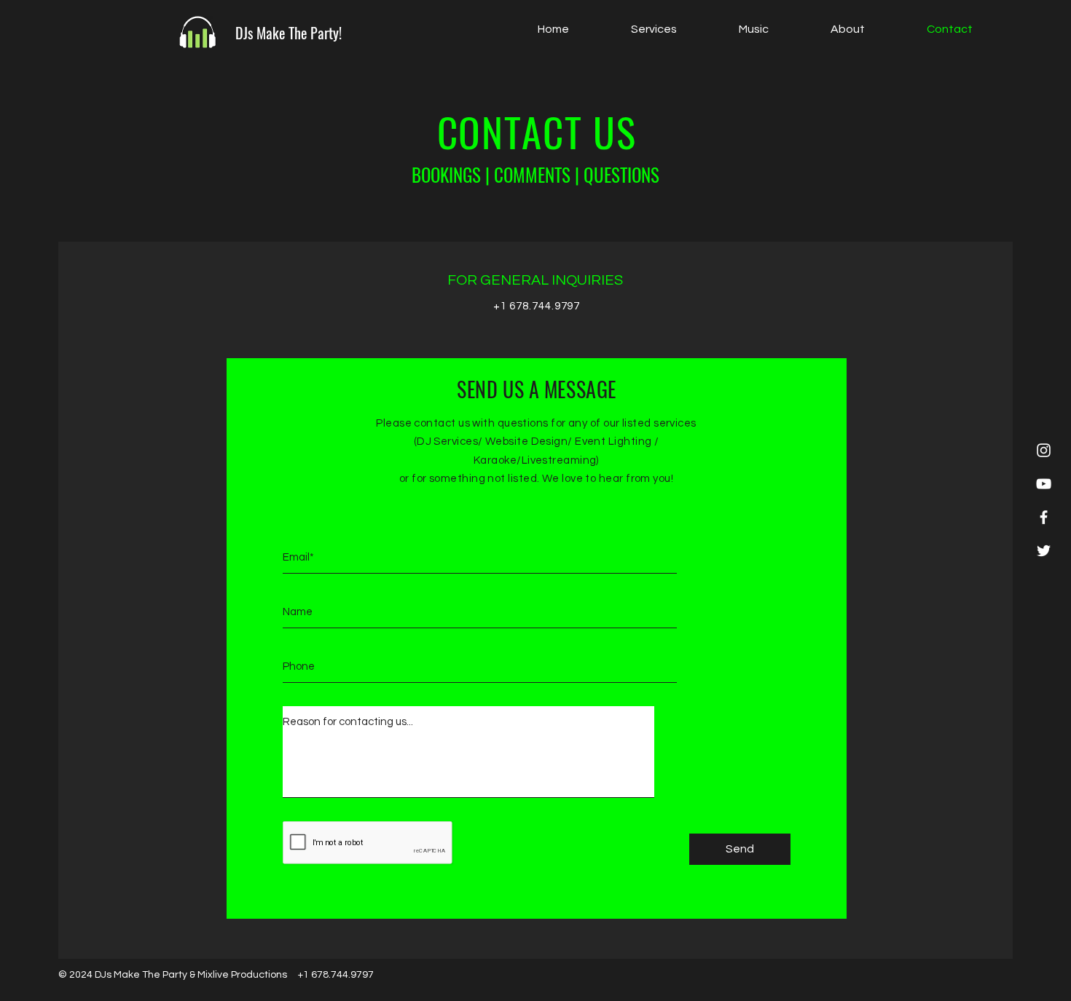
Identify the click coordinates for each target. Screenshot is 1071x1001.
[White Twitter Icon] (1044, 551)
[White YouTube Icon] (1044, 484)
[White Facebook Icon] (1044, 517)
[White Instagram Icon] (1044, 450)
